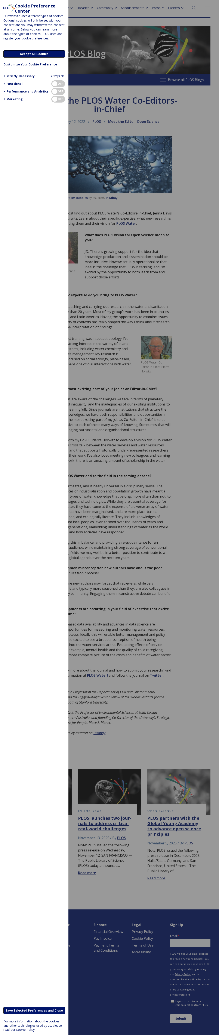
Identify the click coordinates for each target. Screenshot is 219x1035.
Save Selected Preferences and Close (34, 1010)
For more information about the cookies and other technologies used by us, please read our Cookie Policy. (32, 1025)
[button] (19, 76)
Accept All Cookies (34, 54)
